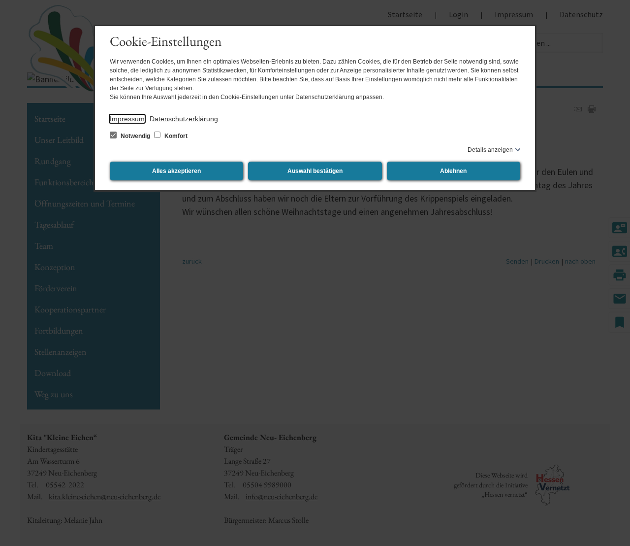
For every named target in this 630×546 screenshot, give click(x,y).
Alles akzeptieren (176, 171)
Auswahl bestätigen (315, 171)
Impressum (127, 119)
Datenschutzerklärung (184, 119)
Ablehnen (453, 171)
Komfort (175, 136)
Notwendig (135, 136)
